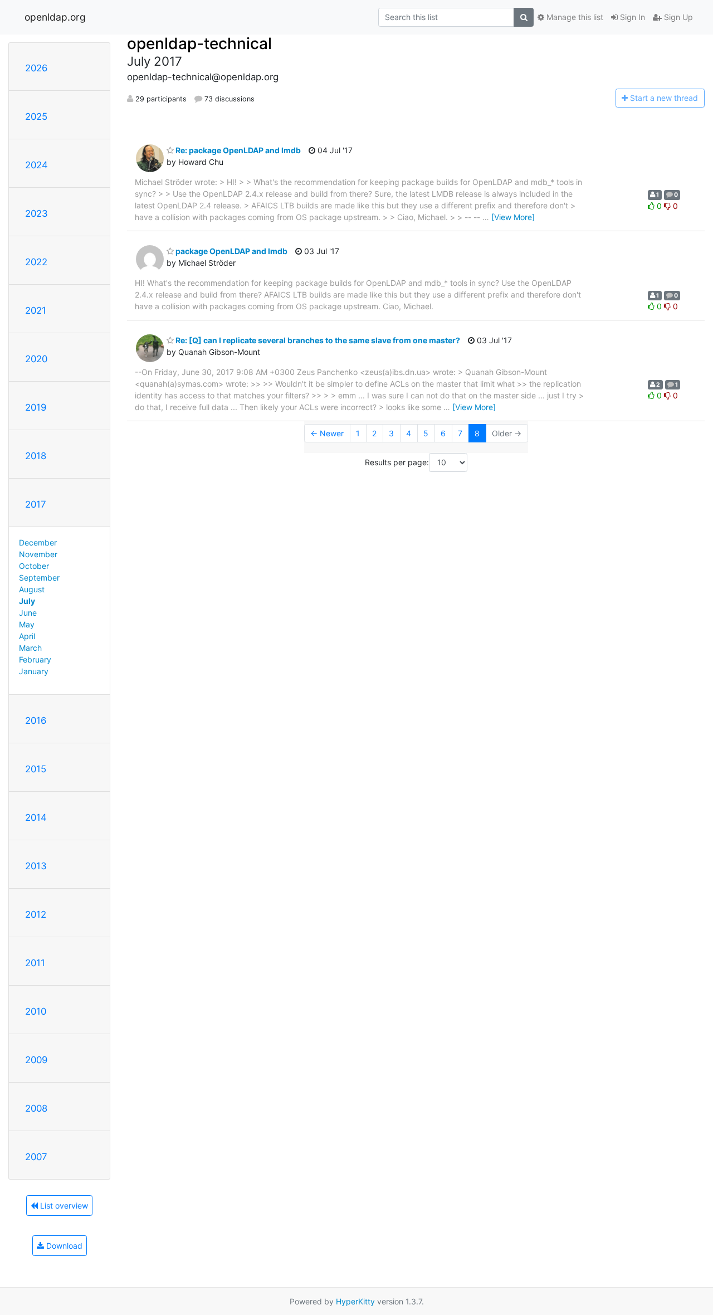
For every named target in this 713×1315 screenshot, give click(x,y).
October (34, 566)
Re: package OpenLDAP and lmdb (237, 150)
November (38, 554)
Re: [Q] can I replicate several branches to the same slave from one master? (317, 340)
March (30, 647)
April (27, 636)
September (39, 577)
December (38, 542)
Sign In (631, 17)
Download (63, 1245)
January (33, 671)
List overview (63, 1205)
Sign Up (677, 17)
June (28, 612)
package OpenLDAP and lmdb (230, 251)
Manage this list (573, 17)
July (27, 601)
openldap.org (55, 17)
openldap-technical (199, 43)
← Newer (327, 433)
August (32, 589)
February (35, 659)
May (27, 624)
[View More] (513, 217)
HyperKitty (355, 1301)
